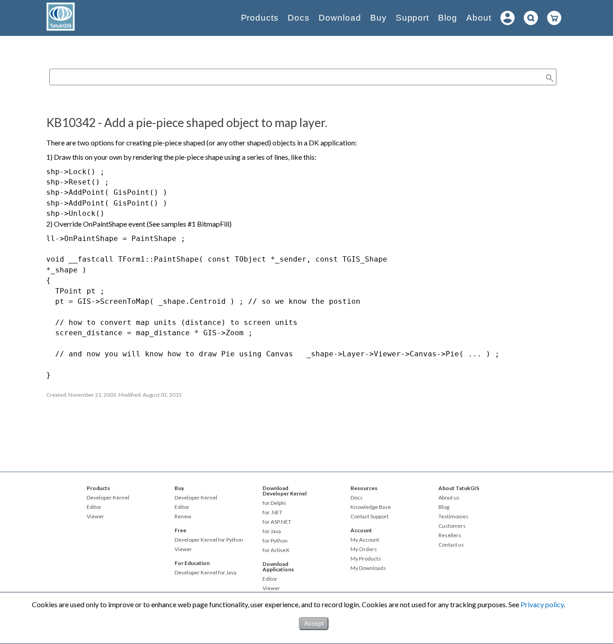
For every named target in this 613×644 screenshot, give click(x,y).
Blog (447, 17)
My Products (365, 558)
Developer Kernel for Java (205, 572)
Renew (183, 516)
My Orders (363, 549)
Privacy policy (542, 604)
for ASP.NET (277, 522)
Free (180, 530)
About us (449, 497)
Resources (363, 488)
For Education (192, 563)
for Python (275, 540)
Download (340, 17)
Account (361, 530)
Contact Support (369, 516)
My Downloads (368, 568)
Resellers (449, 535)
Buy (378, 17)
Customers (452, 526)
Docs (299, 17)
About (478, 17)
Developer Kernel (108, 497)
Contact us (451, 545)
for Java (272, 531)
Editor (94, 507)
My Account (364, 540)
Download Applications (278, 567)
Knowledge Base (370, 507)
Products (260, 17)
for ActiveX (276, 550)
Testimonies (453, 516)
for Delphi (274, 503)
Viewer (95, 516)
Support (412, 17)
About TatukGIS (458, 488)
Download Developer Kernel (284, 491)
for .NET (272, 512)
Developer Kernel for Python (209, 540)
